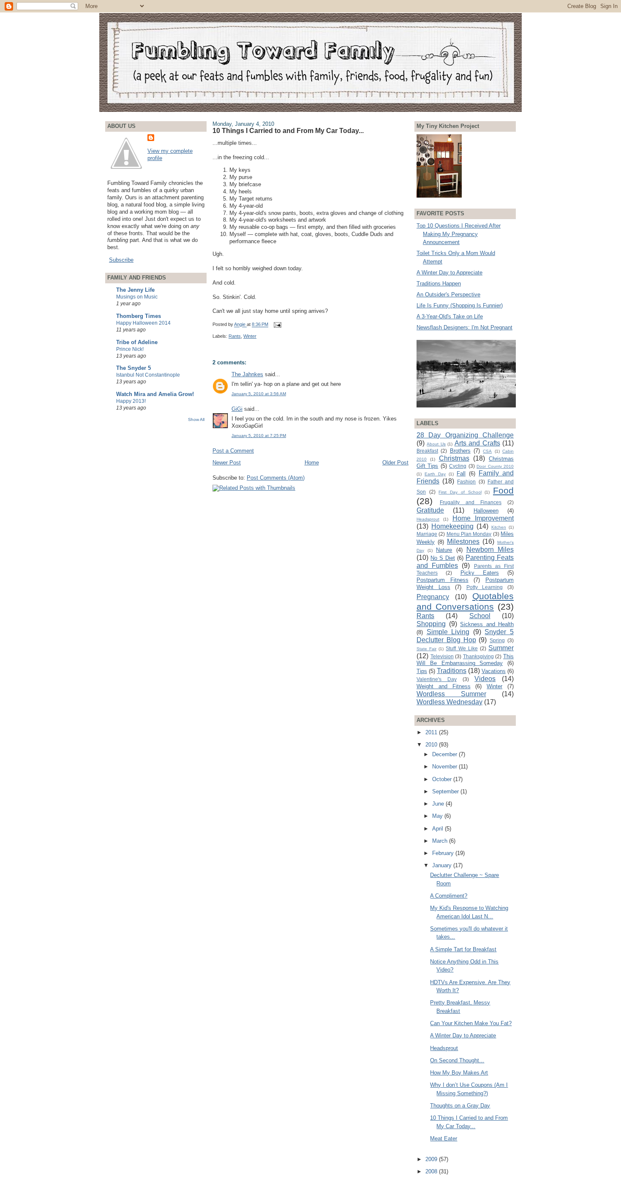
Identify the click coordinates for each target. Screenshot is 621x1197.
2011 (432, 732)
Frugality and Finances (470, 502)
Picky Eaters (479, 573)
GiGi (237, 409)
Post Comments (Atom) (276, 478)
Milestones (463, 541)
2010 (432, 744)
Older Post (395, 462)
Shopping (431, 623)
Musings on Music (137, 297)
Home (312, 462)
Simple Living (448, 631)
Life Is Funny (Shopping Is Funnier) (460, 305)
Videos (485, 678)
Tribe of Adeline (137, 342)
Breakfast (427, 450)
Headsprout (428, 519)
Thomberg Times (138, 316)
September (446, 791)
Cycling (457, 466)
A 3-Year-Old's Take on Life (450, 316)
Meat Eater (443, 1138)
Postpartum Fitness (442, 580)
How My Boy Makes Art (459, 1072)
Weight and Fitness (444, 686)
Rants (235, 336)
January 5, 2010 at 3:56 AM (259, 393)
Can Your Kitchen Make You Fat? (471, 1023)
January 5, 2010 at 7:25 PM (259, 435)
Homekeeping (452, 526)
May (438, 816)
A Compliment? (448, 896)
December (445, 754)
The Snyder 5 (133, 368)
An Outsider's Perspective (448, 294)
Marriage (427, 534)
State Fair (426, 648)
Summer (501, 647)
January (442, 865)
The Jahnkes (247, 374)
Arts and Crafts (477, 443)
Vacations (494, 671)
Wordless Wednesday (449, 702)
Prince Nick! (130, 349)
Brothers (460, 451)
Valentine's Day (437, 679)
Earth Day (435, 474)
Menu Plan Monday (469, 534)
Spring (497, 640)
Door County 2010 (495, 466)
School (479, 615)
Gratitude (430, 510)
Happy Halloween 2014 (143, 323)
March (440, 841)
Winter (249, 336)
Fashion (466, 481)
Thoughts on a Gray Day (460, 1105)
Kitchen (498, 527)
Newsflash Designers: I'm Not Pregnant (464, 327)
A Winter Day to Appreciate (449, 272)
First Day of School (460, 492)
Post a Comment (233, 451)
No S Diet (442, 558)
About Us (436, 444)
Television (442, 656)
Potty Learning (484, 587)
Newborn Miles (490, 549)
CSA (487, 451)
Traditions (451, 670)
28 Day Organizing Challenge (465, 435)
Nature (444, 550)
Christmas (454, 458)
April (438, 828)
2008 (432, 1171)
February (443, 853)
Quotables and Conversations (465, 601)
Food (503, 490)
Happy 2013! (131, 401)
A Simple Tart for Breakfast (463, 949)
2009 (432, 1159)
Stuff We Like (461, 648)
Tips (422, 671)
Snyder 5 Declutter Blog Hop (465, 635)
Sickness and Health (487, 624)
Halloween (486, 511)
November (445, 766)
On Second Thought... (457, 1060)
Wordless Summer (451, 694)
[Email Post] (277, 324)
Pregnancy (433, 596)
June (439, 804)
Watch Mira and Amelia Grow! (155, 394)
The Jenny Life (135, 290)
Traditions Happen (439, 283)
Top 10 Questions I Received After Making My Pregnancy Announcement (459, 234)
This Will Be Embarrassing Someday (465, 660)
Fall (461, 473)
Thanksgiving (478, 656)
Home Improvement (483, 518)
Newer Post (226, 462)
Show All (196, 419)
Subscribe (121, 260)
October (442, 779)
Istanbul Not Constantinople (148, 375)
